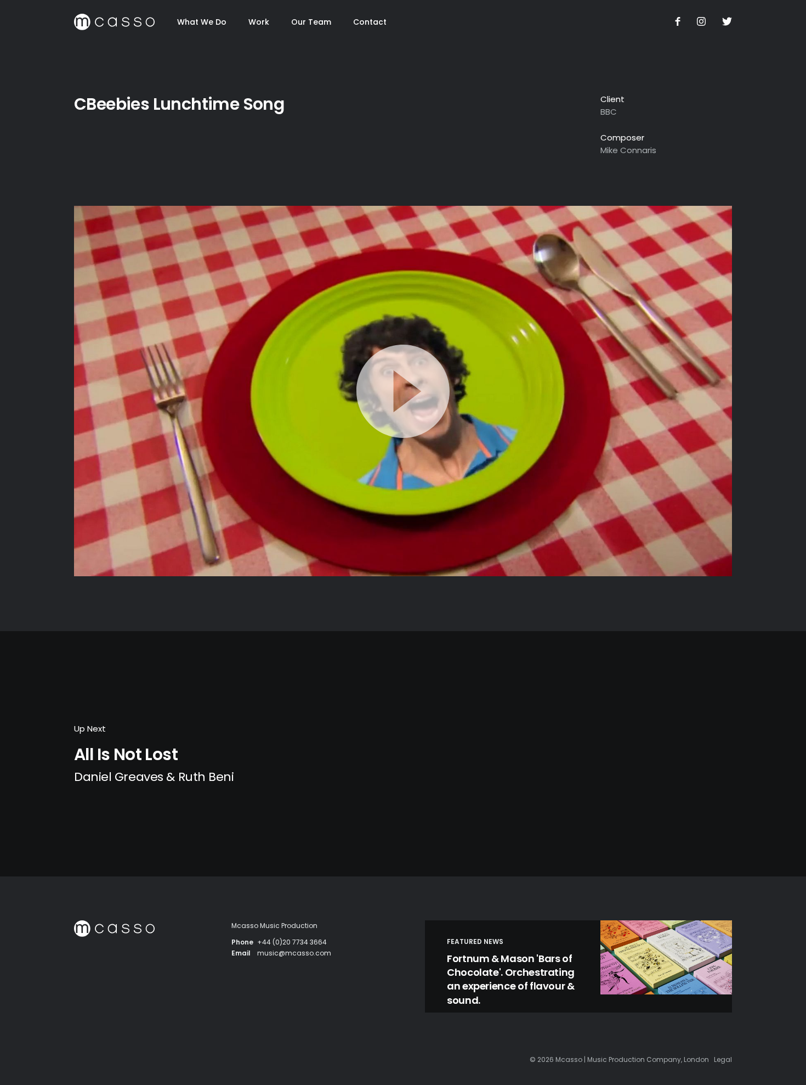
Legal (723, 1059)
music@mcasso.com (294, 953)
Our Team (311, 21)
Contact (370, 21)
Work (258, 21)
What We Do (201, 21)
